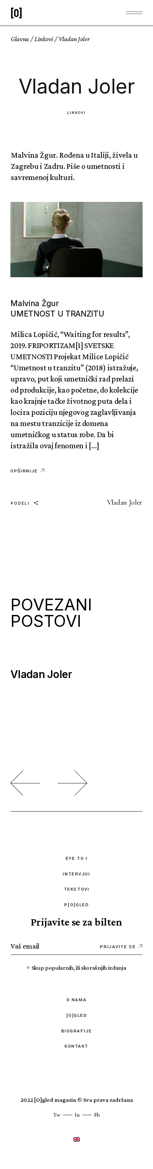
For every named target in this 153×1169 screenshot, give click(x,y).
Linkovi (44, 39)
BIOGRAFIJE (76, 1031)
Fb (97, 1115)
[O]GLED (76, 1015)
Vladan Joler (124, 502)
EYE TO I (76, 858)
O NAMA (76, 1000)
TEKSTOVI (76, 889)
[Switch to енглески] (76, 1139)
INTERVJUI (76, 874)
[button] (25, 783)
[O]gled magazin (55, 1100)
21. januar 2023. (32, 660)
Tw (57, 1115)
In (77, 1115)
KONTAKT (76, 1046)
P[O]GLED (76, 905)
